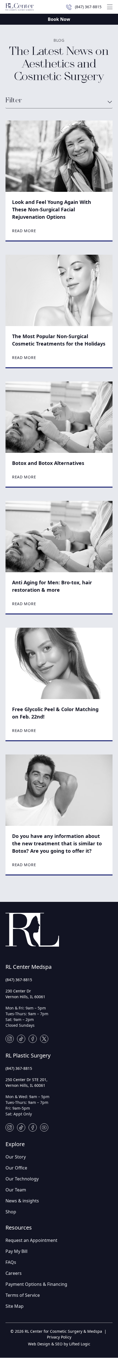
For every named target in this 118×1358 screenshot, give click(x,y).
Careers (13, 1273)
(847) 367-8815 (18, 979)
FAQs (10, 1262)
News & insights (22, 1201)
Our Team (15, 1190)
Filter (13, 100)
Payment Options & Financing (36, 1284)
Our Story (15, 1157)
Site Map (14, 1306)
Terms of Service (22, 1295)
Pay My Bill (16, 1251)
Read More (24, 230)
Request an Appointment (31, 1240)
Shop (10, 1212)
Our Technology (22, 1179)
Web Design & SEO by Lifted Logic (59, 1343)
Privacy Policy (59, 1337)
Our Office (16, 1168)
